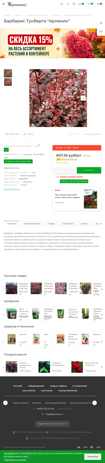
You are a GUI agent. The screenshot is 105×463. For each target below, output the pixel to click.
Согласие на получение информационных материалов (54, 438)
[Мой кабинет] (74, 4)
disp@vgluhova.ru (54, 414)
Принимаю (92, 456)
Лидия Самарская (20, 403)
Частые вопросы (67, 391)
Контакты (46, 391)
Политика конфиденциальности (31, 432)
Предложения (36, 386)
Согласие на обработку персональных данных (71, 432)
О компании (80, 386)
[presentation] (3, 289)
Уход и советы (58, 386)
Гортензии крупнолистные (81, 403)
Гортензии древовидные (55, 403)
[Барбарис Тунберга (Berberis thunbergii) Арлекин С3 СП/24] (58, 98)
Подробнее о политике (15, 460)
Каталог (18, 386)
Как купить (29, 391)
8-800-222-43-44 (45, 409)
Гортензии (36, 403)
